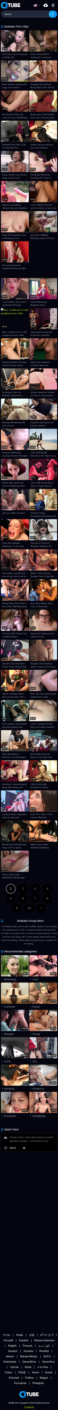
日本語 (22, 1372)
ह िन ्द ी (46, 1335)
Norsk (28, 1367)
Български (20, 1383)
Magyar (44, 1377)
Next (41, 908)
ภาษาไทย (42, 1367)
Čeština (29, 1377)
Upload (45, 5)
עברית (6, 1335)
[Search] (53, 14)
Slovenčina (48, 1361)
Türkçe (8, 1372)
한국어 (47, 1356)
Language (38, 5)
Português (38, 1383)
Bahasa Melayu (28, 1356)
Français (27, 1345)
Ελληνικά (14, 1377)
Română (44, 1351)
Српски (14, 1367)
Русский (8, 1340)
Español (23, 1340)
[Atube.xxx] (10, 5)
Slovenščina (29, 1361)
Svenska (28, 1351)
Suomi (35, 1372)
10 (29, 908)
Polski (19, 1335)
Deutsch (12, 1351)
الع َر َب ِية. (44, 1345)
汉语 (31, 1335)
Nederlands (9, 1361)
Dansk (48, 1372)
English (12, 1345)
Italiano (10, 1356)
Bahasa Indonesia (44, 1340)
